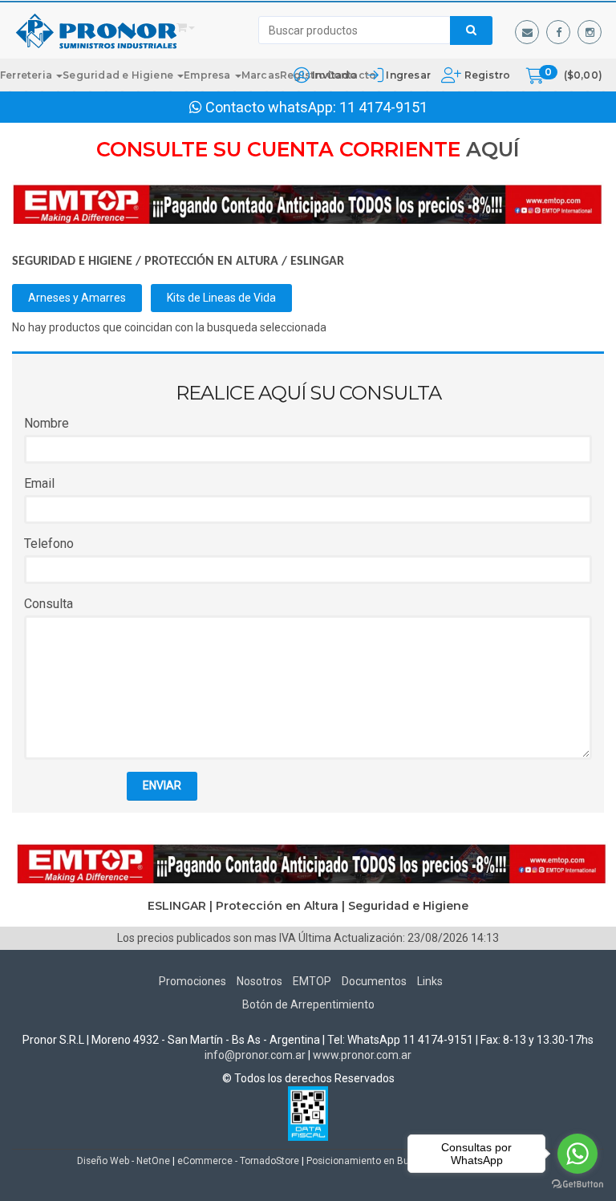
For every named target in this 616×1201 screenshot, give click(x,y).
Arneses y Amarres (77, 297)
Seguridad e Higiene (119, 75)
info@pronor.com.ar (255, 1055)
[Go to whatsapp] (577, 1154)
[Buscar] (471, 30)
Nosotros (259, 981)
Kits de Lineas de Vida (221, 297)
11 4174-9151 (383, 107)
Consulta (48, 603)
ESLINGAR (317, 261)
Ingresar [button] (408, 75)
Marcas (260, 75)
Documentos (374, 981)
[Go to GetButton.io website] (577, 1184)
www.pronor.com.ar (362, 1055)
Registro (485, 75)
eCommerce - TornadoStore (238, 1161)
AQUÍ (493, 149)
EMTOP (312, 981)
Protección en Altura (211, 261)
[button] (527, 32)
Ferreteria (27, 75)
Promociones (192, 981)
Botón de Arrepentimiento (308, 1004)
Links (430, 981)
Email (39, 483)
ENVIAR (162, 785)
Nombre (46, 423)
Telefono (49, 543)
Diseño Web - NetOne (123, 1161)
